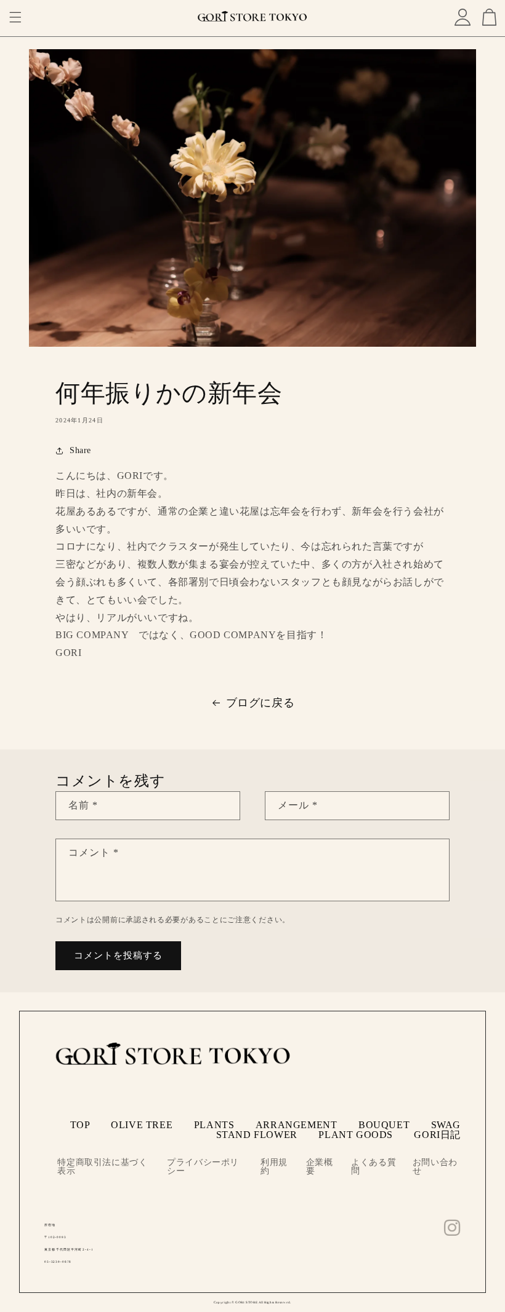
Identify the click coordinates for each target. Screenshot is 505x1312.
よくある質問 (373, 1167)
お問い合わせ (435, 1167)
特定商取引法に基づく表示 (102, 1167)
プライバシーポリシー (203, 1167)
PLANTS (214, 1125)
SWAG (446, 1125)
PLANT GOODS (355, 1134)
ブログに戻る (260, 703)
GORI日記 (437, 1134)
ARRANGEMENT (296, 1125)
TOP (80, 1125)
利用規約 (274, 1167)
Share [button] (80, 450)
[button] (15, 17)
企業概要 (319, 1167)
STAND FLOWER (256, 1134)
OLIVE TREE (141, 1125)
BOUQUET (384, 1125)
